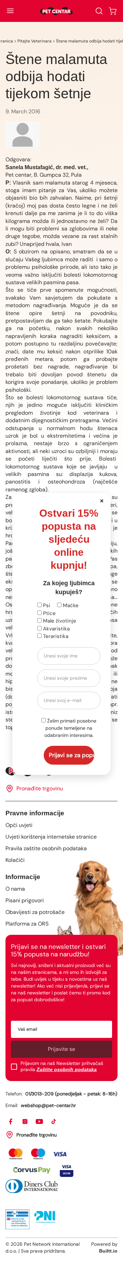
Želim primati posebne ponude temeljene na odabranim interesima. (70, 728)
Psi (46, 605)
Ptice (49, 613)
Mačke (70, 605)
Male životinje (59, 620)
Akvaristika (56, 628)
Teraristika (55, 636)
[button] (102, 500)
